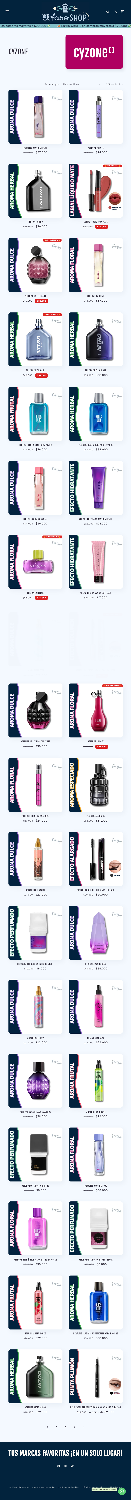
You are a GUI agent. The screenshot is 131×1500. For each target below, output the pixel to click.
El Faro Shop (24, 1487)
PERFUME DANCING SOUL (96, 1185)
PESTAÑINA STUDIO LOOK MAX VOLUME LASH (96, 670)
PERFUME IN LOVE (96, 741)
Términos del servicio (93, 1487)
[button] (7, 11)
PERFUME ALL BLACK (95, 816)
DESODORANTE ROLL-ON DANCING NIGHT (35, 964)
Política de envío (115, 1487)
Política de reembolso (44, 1487)
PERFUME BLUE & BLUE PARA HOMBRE (95, 445)
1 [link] (47, 1427)
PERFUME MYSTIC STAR (95, 964)
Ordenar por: (52, 84)
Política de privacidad (68, 1487)
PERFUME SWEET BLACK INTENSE (35, 741)
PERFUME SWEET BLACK (35, 296)
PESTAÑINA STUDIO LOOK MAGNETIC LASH (95, 890)
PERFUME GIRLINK (35, 592)
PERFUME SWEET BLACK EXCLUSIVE (35, 1111)
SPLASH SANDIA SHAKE (35, 1333)
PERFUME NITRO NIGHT (95, 370)
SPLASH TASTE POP (35, 1038)
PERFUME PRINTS (96, 147)
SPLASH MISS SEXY (95, 1038)
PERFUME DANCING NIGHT (35, 147)
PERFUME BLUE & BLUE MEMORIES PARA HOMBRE (95, 1333)
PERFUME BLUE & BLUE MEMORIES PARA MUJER (35, 1259)
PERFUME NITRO (35, 221)
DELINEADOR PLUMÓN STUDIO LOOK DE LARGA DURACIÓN (95, 1407)
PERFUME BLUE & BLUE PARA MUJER (35, 445)
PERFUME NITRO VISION (35, 1407)
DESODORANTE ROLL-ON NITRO (35, 1185)
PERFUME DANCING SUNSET (35, 518)
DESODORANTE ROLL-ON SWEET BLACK (96, 1259)
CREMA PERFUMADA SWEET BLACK (95, 592)
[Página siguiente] (83, 1427)
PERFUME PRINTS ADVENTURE (35, 816)
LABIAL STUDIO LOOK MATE (96, 221)
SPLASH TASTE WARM (35, 890)
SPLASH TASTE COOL (35, 670)
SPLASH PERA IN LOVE (95, 1111)
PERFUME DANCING (95, 296)
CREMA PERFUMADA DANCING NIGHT (95, 518)
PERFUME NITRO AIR (35, 370)
